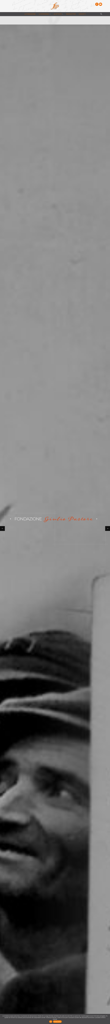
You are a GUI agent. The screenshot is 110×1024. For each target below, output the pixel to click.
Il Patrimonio (44, 14)
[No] (108, 1019)
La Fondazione (30, 14)
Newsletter (71, 14)
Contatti (82, 14)
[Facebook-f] (96, 4)
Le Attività (58, 14)
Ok (50, 1021)
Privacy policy (57, 1021)
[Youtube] (100, 4)
